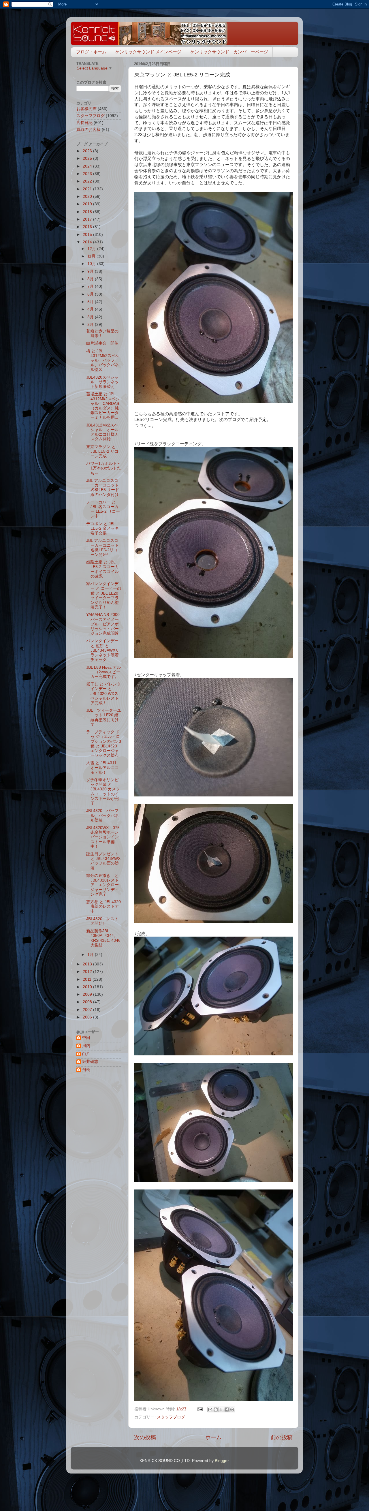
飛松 (86, 1070)
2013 (88, 964)
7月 (91, 286)
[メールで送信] (210, 1409)
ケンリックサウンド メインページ (148, 51)
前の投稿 (282, 1437)
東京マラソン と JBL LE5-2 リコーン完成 (102, 451)
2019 (88, 204)
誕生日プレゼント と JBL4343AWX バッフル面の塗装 (105, 861)
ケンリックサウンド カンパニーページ (229, 51)
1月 (91, 954)
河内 (86, 1046)
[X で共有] (221, 1409)
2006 (88, 1017)
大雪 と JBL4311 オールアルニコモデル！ (103, 767)
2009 (88, 994)
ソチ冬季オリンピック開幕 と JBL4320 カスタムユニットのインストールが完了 (103, 791)
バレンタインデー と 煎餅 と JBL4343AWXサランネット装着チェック (102, 650)
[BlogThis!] (216, 1409)
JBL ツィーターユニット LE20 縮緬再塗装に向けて (103, 717)
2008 (88, 1002)
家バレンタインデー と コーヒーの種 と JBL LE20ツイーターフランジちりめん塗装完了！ (103, 595)
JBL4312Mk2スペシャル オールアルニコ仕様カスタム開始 (102, 432)
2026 (88, 151)
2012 (88, 971)
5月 (91, 302)
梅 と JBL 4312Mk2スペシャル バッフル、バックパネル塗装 (103, 360)
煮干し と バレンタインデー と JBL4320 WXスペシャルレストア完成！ (103, 693)
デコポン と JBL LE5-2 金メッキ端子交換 (102, 528)
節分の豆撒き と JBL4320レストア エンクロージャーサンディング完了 (104, 885)
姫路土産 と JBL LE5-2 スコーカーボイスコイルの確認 (102, 569)
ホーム (213, 1437)
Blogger (222, 1461)
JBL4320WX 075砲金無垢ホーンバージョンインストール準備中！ (103, 837)
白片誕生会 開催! (103, 343)
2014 (88, 242)
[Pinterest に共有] (232, 1409)
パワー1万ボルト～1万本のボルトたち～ (103, 468)
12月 (92, 249)
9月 (91, 271)
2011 (88, 979)
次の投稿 (145, 1437)
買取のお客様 (88, 129)
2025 (88, 158)
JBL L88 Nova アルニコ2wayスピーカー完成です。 (103, 672)
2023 (88, 174)
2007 (88, 1010)
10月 (92, 264)
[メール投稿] (199, 1409)
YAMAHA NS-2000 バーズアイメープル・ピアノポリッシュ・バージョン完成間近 (103, 624)
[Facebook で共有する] (226, 1409)
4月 (91, 309)
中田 (86, 1037)
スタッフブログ (171, 1417)
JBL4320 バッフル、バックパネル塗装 (102, 815)
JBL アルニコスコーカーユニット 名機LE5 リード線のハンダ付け (102, 487)
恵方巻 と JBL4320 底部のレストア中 (105, 906)
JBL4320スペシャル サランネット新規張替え (102, 382)
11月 (92, 256)
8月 (91, 279)
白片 (86, 1054)
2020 (88, 196)
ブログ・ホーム (91, 51)
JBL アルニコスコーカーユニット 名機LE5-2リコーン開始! (102, 547)
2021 (88, 189)
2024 (88, 166)
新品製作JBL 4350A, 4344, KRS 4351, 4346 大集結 (103, 938)
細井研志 (90, 1061)
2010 (88, 987)
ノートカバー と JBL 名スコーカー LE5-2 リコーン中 (103, 509)
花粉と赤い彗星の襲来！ (102, 333)
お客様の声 (86, 109)
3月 (91, 317)
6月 (91, 294)
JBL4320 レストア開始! (102, 921)
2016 (88, 227)
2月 (91, 324)
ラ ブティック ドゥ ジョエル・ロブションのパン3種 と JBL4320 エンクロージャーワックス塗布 (103, 744)
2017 (88, 219)
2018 (88, 212)
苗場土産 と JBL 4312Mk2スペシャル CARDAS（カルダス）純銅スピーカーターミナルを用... (103, 406)
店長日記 (84, 123)
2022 (88, 181)
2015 (88, 234)
